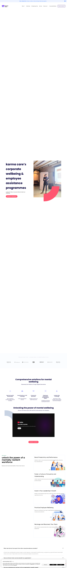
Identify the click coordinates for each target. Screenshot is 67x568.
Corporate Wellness (52, 6)
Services (40, 6)
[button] (33, 548)
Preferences (45, 564)
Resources (45, 6)
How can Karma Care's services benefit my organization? (17, 558)
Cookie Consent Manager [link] (6, 561)
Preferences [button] (15, 565)
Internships (28, 6)
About (23, 6)
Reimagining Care (34, 6)
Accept (61, 564)
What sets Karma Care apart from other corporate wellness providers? (20, 548)
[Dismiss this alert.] (65, 1)
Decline (53, 564)
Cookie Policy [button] (32, 564)
